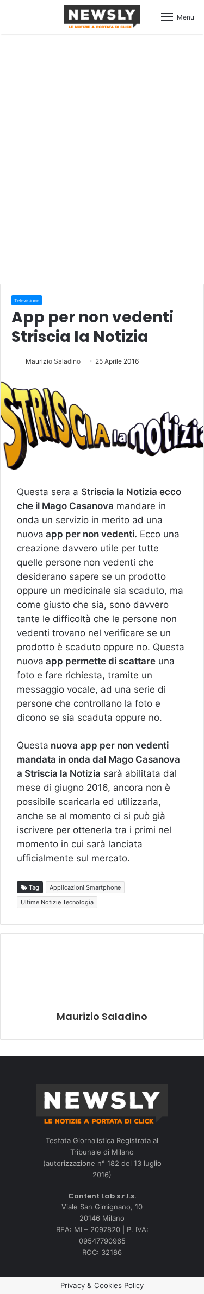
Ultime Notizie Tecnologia (57, 902)
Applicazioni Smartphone (85, 887)
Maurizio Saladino (53, 361)
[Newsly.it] (102, 16)
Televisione (26, 300)
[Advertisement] (102, 157)
